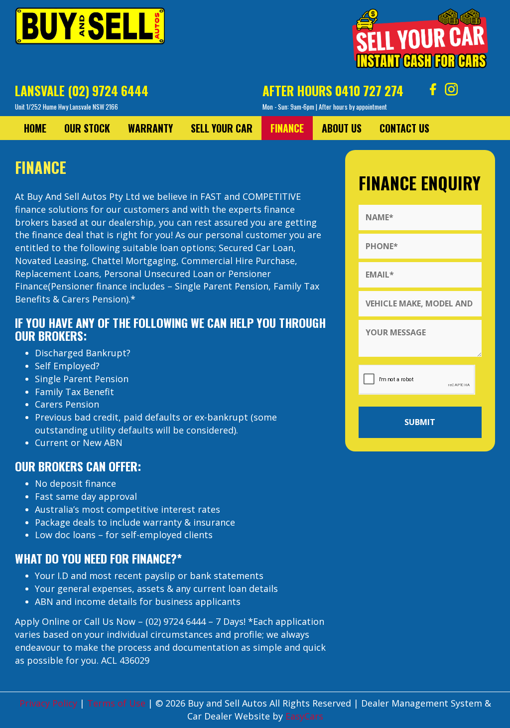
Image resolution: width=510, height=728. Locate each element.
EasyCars (304, 716)
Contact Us (404, 128)
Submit (419, 422)
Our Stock (87, 128)
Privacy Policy (49, 703)
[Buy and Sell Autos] (90, 28)
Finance (287, 128)
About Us (342, 128)
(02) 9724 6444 (108, 90)
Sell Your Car (222, 128)
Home (35, 128)
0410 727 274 (369, 90)
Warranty (150, 128)
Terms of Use (117, 703)
